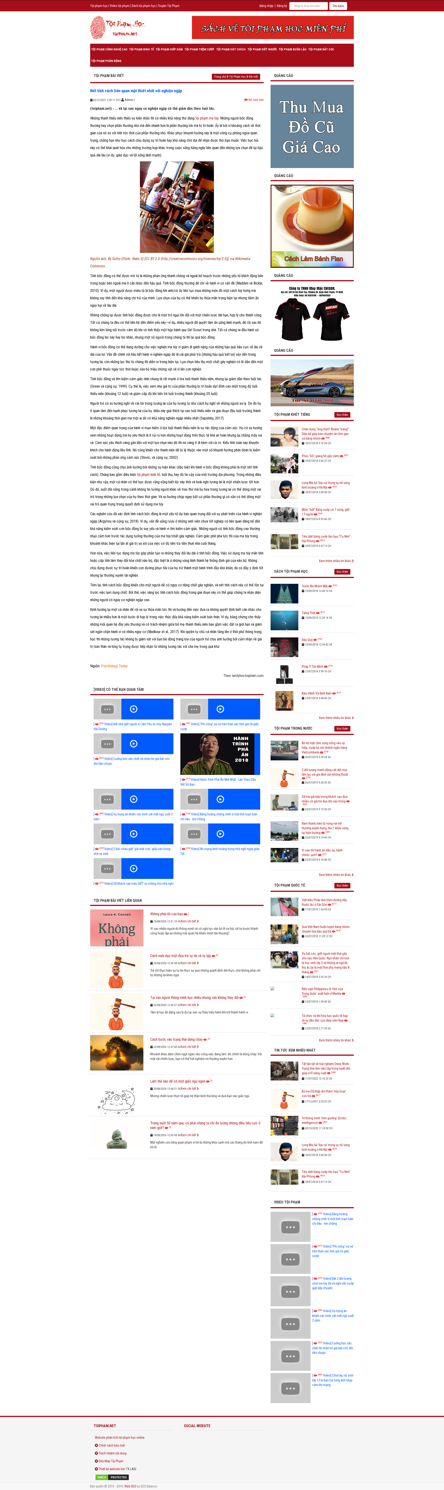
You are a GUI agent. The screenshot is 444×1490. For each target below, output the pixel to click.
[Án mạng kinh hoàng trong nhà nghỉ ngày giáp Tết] (220, 833)
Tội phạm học (99, 6)
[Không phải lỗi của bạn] (116, 927)
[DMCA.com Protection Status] (132, 1477)
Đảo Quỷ (307, 640)
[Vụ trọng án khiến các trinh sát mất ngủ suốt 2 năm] (133, 799)
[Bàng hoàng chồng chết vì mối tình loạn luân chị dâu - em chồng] (220, 799)
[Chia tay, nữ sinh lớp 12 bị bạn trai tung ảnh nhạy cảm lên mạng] (291, 1388)
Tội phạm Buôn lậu (292, 49)
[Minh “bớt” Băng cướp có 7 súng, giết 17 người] (284, 517)
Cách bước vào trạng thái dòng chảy (176, 1039)
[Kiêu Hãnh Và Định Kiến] (284, 701)
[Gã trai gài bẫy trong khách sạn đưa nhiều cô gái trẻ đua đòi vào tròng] (284, 804)
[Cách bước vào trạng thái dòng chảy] (116, 1053)
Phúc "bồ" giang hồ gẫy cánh (320, 456)
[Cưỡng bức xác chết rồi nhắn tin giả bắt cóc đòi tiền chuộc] (133, 743)
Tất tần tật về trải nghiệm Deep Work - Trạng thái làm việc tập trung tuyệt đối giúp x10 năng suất (326, 1068)
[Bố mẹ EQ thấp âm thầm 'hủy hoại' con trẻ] (284, 1099)
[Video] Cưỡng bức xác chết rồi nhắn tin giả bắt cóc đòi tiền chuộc (332, 1348)
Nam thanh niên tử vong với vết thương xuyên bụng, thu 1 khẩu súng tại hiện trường (325, 828)
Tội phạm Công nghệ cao (109, 49)
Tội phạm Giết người (262, 49)
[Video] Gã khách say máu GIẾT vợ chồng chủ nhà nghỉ (133, 883)
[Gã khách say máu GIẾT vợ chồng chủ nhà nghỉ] (133, 868)
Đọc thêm (342, 414)
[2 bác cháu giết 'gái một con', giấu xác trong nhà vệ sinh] (133, 833)
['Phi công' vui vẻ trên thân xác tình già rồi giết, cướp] (220, 709)
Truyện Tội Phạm (168, 6)
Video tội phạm (120, 6)
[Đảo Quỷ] (284, 647)
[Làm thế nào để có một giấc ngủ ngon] (116, 1095)
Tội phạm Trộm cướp (199, 49)
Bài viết (253, 76)
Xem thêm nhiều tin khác (335, 561)
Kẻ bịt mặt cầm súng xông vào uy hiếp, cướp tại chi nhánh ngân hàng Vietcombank (324, 747)
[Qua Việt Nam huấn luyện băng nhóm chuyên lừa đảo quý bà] (284, 934)
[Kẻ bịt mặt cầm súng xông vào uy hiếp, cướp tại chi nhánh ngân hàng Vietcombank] (284, 750)
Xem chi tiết (189, 921)
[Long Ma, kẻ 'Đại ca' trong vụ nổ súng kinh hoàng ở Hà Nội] (284, 490)
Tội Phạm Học (237, 76)
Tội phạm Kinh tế (141, 49)
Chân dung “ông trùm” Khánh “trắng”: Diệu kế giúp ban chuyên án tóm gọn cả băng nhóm (325, 433)
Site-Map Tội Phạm (111, 1461)
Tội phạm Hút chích (231, 49)
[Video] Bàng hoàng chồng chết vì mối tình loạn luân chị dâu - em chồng (332, 1218)
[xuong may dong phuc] (312, 313)
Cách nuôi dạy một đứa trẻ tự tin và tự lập (180, 956)
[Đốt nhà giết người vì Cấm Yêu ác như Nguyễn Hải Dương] (133, 709)
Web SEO (130, 1486)
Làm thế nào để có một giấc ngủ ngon (177, 1081)
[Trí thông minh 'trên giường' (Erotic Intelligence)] (284, 1125)
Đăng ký (282, 6)
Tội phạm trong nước (293, 728)
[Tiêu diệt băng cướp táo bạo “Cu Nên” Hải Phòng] (284, 544)
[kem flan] (312, 226)
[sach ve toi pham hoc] (273, 27)
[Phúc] (284, 463)
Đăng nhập (266, 6)
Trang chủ (220, 76)
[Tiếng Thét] (284, 620)
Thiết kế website (109, 1469)
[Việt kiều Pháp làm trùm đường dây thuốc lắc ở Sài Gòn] (284, 907)
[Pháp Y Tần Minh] (284, 674)
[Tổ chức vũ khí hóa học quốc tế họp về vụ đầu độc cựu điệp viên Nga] (284, 1023)
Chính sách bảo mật (112, 1445)
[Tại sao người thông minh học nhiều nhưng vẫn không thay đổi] (116, 1011)
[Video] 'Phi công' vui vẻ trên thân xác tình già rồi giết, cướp (332, 1251)
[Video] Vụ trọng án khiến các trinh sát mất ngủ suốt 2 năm (333, 1315)
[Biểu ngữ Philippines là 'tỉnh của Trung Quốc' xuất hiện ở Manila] (284, 996)
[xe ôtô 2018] (312, 382)
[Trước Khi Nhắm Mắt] (284, 593)
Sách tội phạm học (144, 6)
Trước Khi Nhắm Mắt (315, 586)
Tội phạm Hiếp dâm (169, 49)
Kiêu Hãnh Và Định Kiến (317, 693)
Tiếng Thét (308, 613)
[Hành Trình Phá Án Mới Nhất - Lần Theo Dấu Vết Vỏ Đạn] (220, 754)
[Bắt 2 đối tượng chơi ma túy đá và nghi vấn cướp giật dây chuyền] (291, 1291)
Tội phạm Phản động (106, 61)
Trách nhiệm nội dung (112, 1453)
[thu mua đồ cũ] (312, 126)
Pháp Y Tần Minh (312, 666)
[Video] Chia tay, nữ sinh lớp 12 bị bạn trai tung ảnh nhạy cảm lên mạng (332, 1380)
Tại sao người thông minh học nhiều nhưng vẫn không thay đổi (194, 997)
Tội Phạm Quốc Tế (289, 885)
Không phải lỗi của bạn (166, 914)
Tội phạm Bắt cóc (321, 49)
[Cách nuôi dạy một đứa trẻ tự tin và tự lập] (116, 969)
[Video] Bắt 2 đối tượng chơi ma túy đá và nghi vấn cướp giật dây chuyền (333, 1283)
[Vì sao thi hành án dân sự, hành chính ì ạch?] (284, 858)
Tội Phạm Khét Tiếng (292, 414)
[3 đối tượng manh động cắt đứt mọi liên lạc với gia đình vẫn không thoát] (284, 777)
